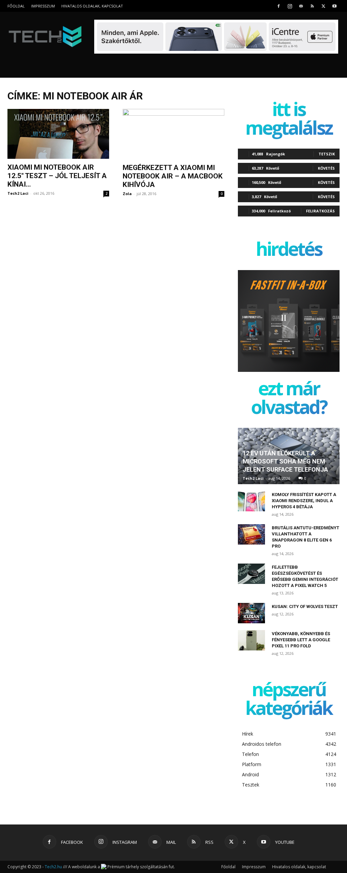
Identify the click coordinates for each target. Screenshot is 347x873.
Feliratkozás (320, 210)
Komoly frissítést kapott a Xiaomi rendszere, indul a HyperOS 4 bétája (304, 500)
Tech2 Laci (17, 193)
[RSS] (312, 6)
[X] (323, 6)
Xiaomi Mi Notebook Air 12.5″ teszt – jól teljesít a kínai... (57, 175)
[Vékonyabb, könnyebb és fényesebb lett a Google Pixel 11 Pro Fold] (251, 640)
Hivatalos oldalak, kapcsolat (92, 5)
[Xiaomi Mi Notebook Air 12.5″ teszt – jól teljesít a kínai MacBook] (58, 134)
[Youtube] (334, 6)
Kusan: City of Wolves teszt (305, 606)
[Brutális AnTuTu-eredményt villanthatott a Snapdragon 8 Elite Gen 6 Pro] (251, 534)
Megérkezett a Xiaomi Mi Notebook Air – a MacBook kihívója (173, 176)
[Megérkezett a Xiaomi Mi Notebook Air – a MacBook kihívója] (173, 134)
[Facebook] (278, 6)
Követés (326, 168)
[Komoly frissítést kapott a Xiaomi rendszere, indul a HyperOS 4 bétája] (251, 501)
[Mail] (301, 6)
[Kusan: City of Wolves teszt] (251, 613)
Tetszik (327, 153)
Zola (127, 193)
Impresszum (43, 5)
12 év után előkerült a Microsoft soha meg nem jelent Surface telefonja (285, 461)
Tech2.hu (53, 867)
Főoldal (16, 5)
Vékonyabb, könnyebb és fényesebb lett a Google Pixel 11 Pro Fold (301, 639)
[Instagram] (290, 6)
